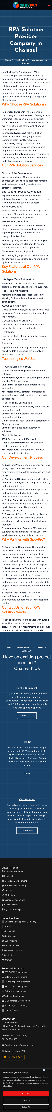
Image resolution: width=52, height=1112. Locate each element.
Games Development (14, 900)
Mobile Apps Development (17, 981)
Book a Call (27, 715)
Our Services (27, 799)
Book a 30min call (26, 688)
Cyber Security (11, 904)
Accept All (26, 1093)
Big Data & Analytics (14, 909)
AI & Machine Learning (15, 885)
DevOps (8, 890)
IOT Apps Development (15, 881)
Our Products (10, 941)
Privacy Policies (11, 945)
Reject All (26, 1107)
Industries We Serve (13, 871)
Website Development (14, 996)
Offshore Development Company (20, 921)
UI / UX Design (12, 1010)
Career (8, 960)
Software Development (15, 977)
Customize (26, 1100)
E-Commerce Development (17, 1000)
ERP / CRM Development (16, 972)
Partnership (10, 931)
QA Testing (9, 895)
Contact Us (9, 955)
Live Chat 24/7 (14, 1057)
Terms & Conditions (13, 950)
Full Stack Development (15, 991)
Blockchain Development (16, 986)
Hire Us (26, 741)
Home (8, 60)
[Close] (47, 1070)
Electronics (9, 876)
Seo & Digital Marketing (15, 1005)
